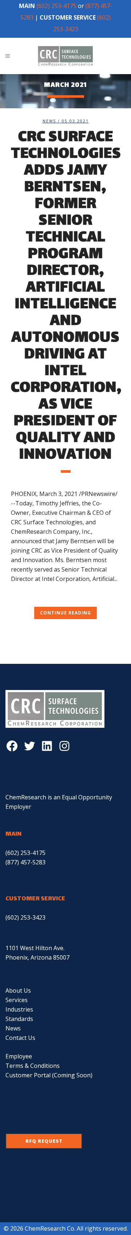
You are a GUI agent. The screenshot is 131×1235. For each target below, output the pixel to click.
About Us (18, 990)
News (49, 121)
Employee (18, 1056)
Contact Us (20, 1038)
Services (16, 1000)
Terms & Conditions (32, 1066)
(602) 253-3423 (25, 917)
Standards (19, 1019)
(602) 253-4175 (56, 6)
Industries (19, 1009)
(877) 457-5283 (25, 862)
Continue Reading (65, 613)
